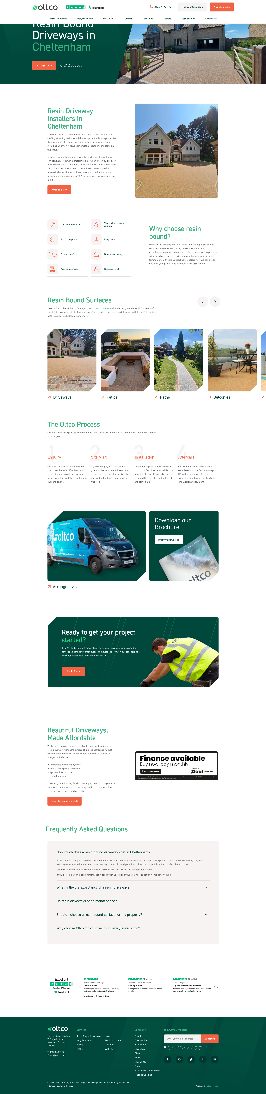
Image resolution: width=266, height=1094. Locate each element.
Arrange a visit (222, 7)
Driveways (62, 397)
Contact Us (211, 18)
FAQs (137, 1053)
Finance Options (143, 1074)
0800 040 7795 (57, 1052)
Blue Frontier (213, 1086)
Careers (138, 1066)
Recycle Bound (85, 18)
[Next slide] (215, 302)
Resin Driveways (58, 18)
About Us (139, 1036)
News (137, 1057)
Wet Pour (108, 18)
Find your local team (193, 7)
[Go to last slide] (202, 302)
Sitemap (51, 1086)
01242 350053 (71, 65)
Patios (112, 397)
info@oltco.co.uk (58, 1055)
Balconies (221, 397)
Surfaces (127, 18)
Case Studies (188, 18)
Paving (108, 1036)
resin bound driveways (100, 308)
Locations (148, 18)
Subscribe (210, 1038)
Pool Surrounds (113, 1040)
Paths (165, 397)
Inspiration (140, 1044)
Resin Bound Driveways (89, 1036)
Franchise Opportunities (147, 1070)
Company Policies (65, 1086)
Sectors (167, 18)
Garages (109, 1044)
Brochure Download (168, 539)
